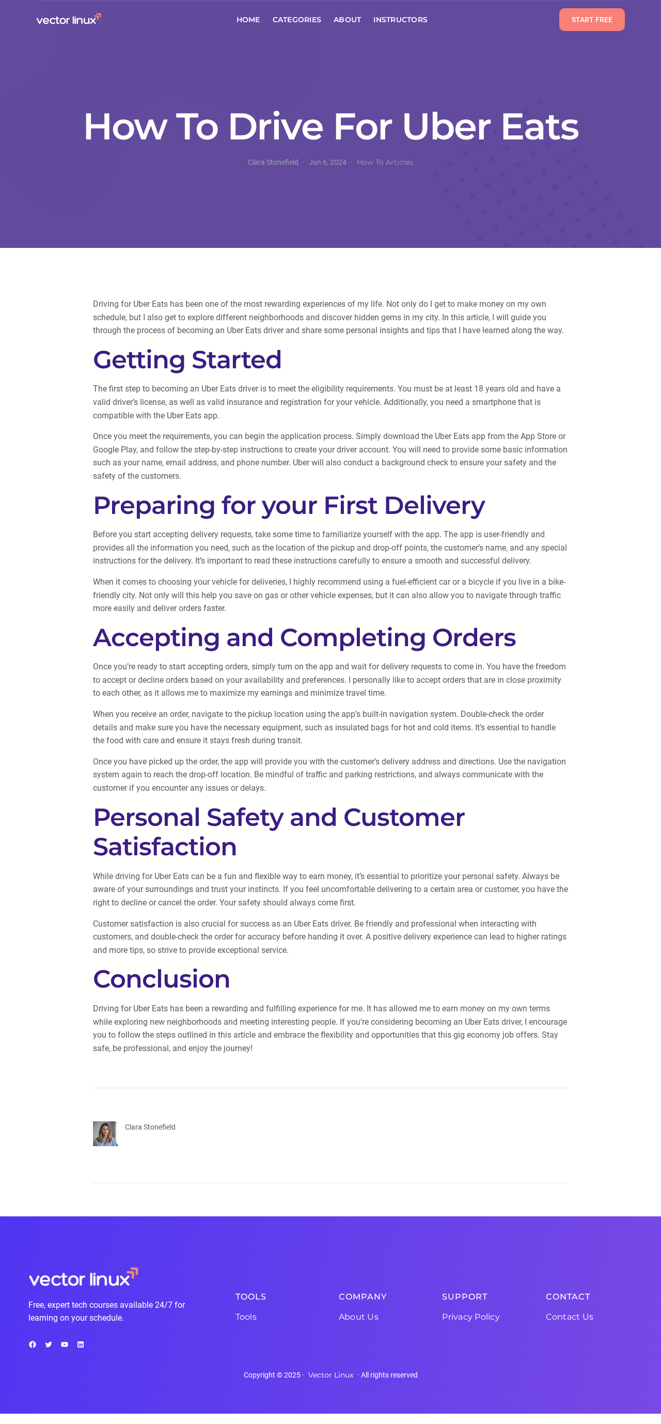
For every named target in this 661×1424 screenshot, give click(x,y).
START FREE (592, 19)
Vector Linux (330, 1375)
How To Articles (385, 162)
